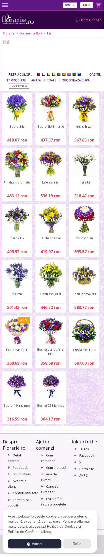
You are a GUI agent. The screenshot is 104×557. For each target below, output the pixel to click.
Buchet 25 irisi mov (50, 405)
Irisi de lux (17, 238)
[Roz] (69, 74)
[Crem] (48, 74)
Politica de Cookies (62, 526)
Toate (51, 80)
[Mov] (58, 74)
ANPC (83, 475)
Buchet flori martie (51, 126)
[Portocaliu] (63, 74)
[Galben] (53, 74)
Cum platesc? (56, 467)
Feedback (20, 467)
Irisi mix (17, 294)
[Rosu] (38, 74)
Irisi (49, 33)
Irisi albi (84, 182)
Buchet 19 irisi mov (17, 405)
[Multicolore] (79, 74)
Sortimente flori (31, 33)
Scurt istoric (21, 474)
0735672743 (91, 20)
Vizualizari (17, 86)
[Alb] (43, 74)
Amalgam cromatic (17, 182)
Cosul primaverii (84, 294)
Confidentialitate (25, 493)
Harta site (86, 469)
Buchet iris (17, 126)
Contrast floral (50, 294)
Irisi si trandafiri (17, 350)
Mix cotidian (84, 238)
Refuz (77, 544)
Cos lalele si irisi (84, 350)
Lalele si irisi (50, 182)
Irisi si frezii (84, 126)
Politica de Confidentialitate (29, 532)
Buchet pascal (51, 238)
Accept (36, 544)
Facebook (86, 455)
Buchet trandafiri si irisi (50, 351)
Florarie (8, 33)
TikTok (84, 449)
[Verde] (74, 74)
